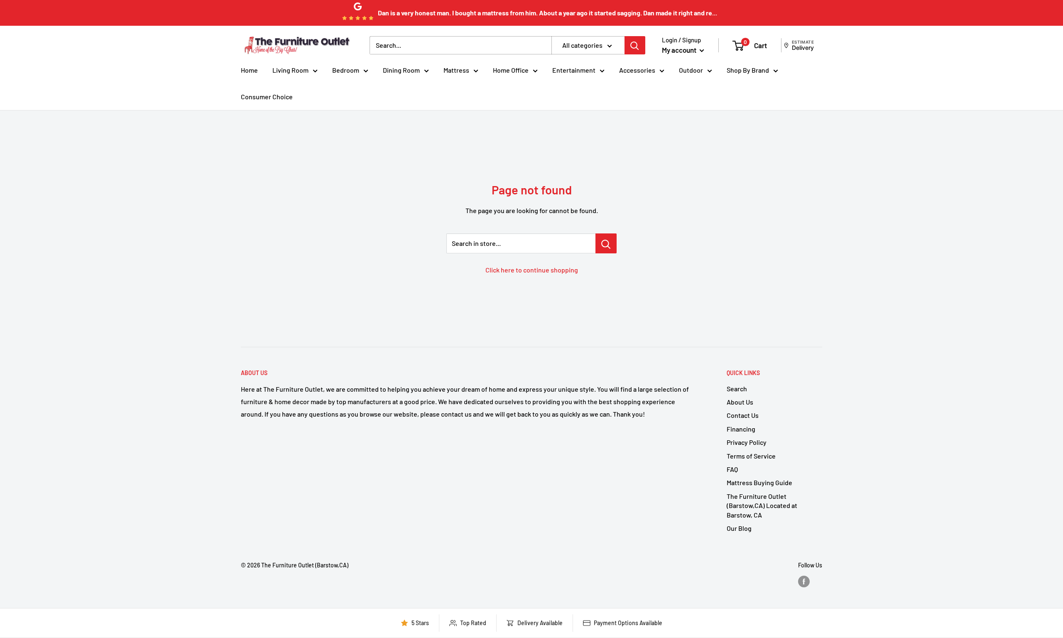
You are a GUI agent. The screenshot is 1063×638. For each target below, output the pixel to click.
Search (737, 389)
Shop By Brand (748, 70)
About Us (740, 402)
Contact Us (743, 415)
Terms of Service (751, 456)
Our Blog (739, 528)
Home (249, 70)
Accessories (637, 70)
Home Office (511, 70)
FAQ (732, 469)
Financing (741, 429)
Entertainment (573, 70)
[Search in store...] (606, 243)
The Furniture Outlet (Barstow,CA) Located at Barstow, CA (762, 505)
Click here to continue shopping (531, 270)
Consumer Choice (267, 97)
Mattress (456, 70)
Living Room (290, 70)
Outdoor (691, 70)
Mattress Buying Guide (759, 482)
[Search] (635, 45)
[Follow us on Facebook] (804, 581)
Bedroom (345, 70)
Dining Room (401, 70)
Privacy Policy (747, 442)
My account (680, 50)
